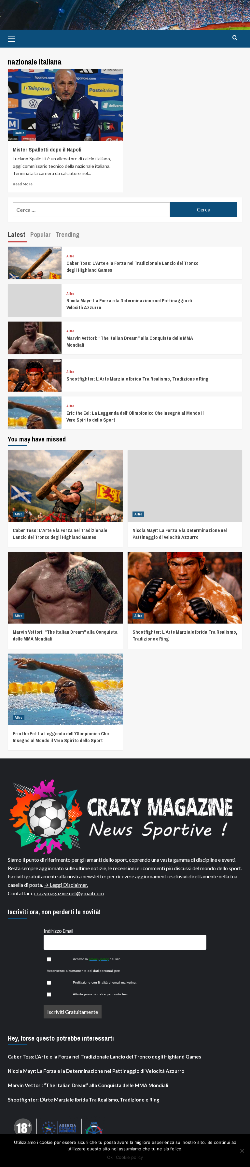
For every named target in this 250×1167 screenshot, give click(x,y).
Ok (110, 1157)
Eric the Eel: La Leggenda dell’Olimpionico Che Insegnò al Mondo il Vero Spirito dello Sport (61, 737)
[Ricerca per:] (91, 209)
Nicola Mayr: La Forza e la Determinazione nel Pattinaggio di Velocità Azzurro (179, 533)
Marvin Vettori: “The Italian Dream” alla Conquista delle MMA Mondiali (88, 1085)
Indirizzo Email (58, 931)
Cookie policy (129, 1157)
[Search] (235, 38)
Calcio (19, 133)
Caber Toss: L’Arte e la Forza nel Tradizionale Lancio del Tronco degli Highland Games (60, 533)
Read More (23, 183)
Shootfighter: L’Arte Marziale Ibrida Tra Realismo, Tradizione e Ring (137, 378)
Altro (70, 256)
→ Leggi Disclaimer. (66, 885)
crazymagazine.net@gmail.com (69, 893)
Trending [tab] (67, 234)
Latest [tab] (16, 234)
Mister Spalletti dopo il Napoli (47, 149)
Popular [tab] (40, 234)
